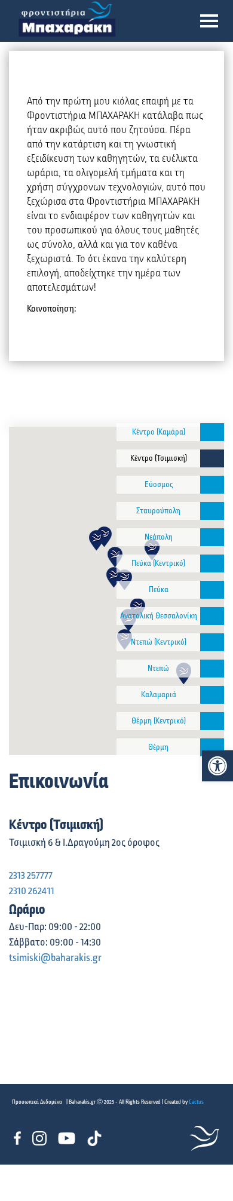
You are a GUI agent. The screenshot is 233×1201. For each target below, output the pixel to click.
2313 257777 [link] (31, 876)
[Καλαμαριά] (212, 695)
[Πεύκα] (212, 590)
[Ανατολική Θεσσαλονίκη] (212, 616)
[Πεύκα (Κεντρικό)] (212, 563)
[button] (209, 21)
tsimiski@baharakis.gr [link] (55, 958)
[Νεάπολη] (212, 537)
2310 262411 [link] (31, 891)
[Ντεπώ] (212, 669)
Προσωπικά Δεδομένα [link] (37, 1102)
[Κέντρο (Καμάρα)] (212, 432)
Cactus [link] (196, 1102)
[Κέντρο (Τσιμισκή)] (212, 458)
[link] (217, 765)
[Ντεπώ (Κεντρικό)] (212, 642)
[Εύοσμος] (212, 485)
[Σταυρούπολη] (212, 511)
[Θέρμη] (212, 747)
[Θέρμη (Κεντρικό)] (212, 721)
